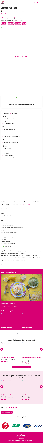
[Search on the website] (34, 2)
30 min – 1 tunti (18, 23)
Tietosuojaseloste (21, 434)
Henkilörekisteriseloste (21, 435)
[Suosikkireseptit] (37, 2)
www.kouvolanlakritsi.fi (25, 204)
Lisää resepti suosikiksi (7, 412)
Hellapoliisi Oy (21, 438)
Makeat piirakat (11, 23)
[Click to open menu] (41, 2)
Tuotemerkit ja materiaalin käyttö (21, 436)
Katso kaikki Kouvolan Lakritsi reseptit (21, 367)
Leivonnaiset (4, 23)
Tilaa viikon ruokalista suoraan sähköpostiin (10, 306)
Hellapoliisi (8, 11)
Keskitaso (24, 23)
